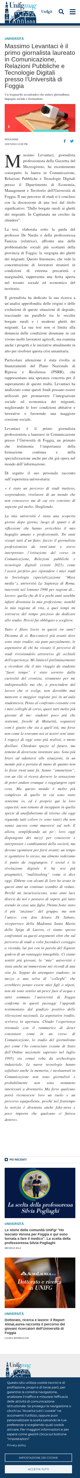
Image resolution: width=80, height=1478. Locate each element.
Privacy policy (16, 1445)
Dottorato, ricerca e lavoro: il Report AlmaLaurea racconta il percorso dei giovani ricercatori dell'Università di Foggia (35, 1326)
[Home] (21, 11)
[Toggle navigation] (73, 12)
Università (14, 38)
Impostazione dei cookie (38, 1457)
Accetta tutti (38, 1469)
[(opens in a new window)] (65, 141)
